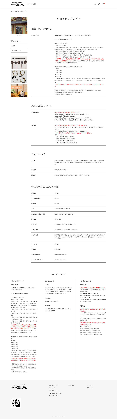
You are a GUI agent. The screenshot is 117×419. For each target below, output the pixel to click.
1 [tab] (17, 35)
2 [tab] (19, 35)
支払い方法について (53, 390)
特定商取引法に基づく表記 (55, 393)
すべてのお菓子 (31, 4)
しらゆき (13, 45)
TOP (12, 11)
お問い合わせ (90, 387)
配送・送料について (53, 385)
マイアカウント (90, 385)
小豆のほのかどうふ (16, 50)
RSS (69, 385)
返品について (52, 387)
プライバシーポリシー (54, 395)
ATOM (72, 385)
